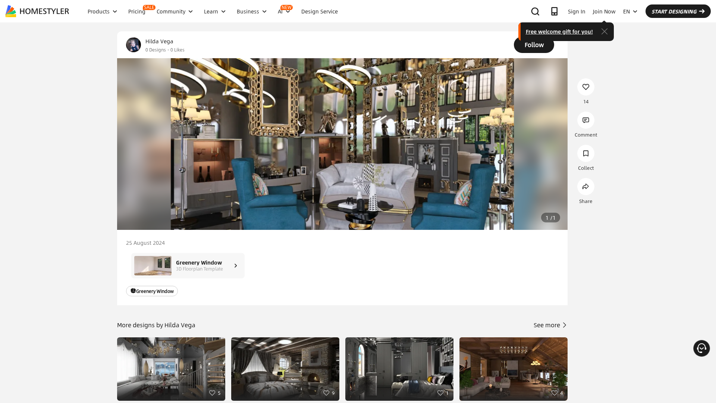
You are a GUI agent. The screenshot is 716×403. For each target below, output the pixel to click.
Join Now (604, 11)
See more (548, 324)
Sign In (576, 11)
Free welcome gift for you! (559, 31)
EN (626, 11)
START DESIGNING (674, 11)
